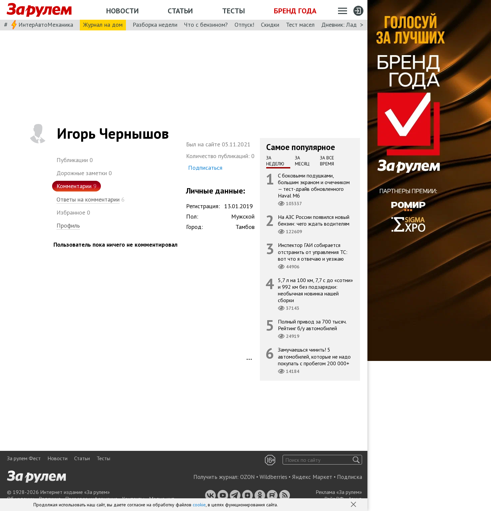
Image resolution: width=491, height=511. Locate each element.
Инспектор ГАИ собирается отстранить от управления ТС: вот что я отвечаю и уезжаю (312, 252)
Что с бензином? (206, 24)
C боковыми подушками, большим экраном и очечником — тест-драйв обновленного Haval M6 (314, 185)
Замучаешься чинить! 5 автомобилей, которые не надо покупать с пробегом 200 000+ (314, 356)
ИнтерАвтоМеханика (45, 24)
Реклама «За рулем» (339, 492)
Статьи (180, 10)
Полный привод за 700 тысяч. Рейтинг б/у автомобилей (312, 325)
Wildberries (273, 477)
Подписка (349, 477)
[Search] (356, 459)
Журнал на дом (103, 24)
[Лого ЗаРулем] (39, 10)
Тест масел (300, 24)
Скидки (270, 24)
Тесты (233, 10)
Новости (122, 10)
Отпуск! (244, 24)
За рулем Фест (24, 458)
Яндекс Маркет (312, 477)
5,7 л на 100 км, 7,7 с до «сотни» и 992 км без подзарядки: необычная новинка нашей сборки (315, 289)
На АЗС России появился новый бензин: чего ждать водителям (313, 220)
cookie (199, 505)
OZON (247, 477)
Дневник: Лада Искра (349, 24)
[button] (354, 505)
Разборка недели (155, 24)
